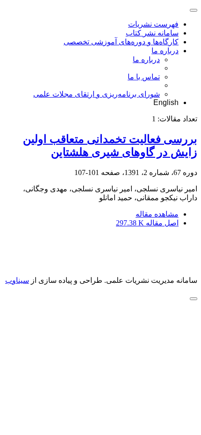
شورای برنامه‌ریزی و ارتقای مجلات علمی (96, 94)
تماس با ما (144, 77)
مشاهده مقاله (157, 214)
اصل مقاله (147, 223)
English (166, 102)
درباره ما (165, 51)
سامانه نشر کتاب (152, 33)
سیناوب (17, 280)
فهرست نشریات (153, 24)
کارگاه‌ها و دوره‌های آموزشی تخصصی (121, 42)
